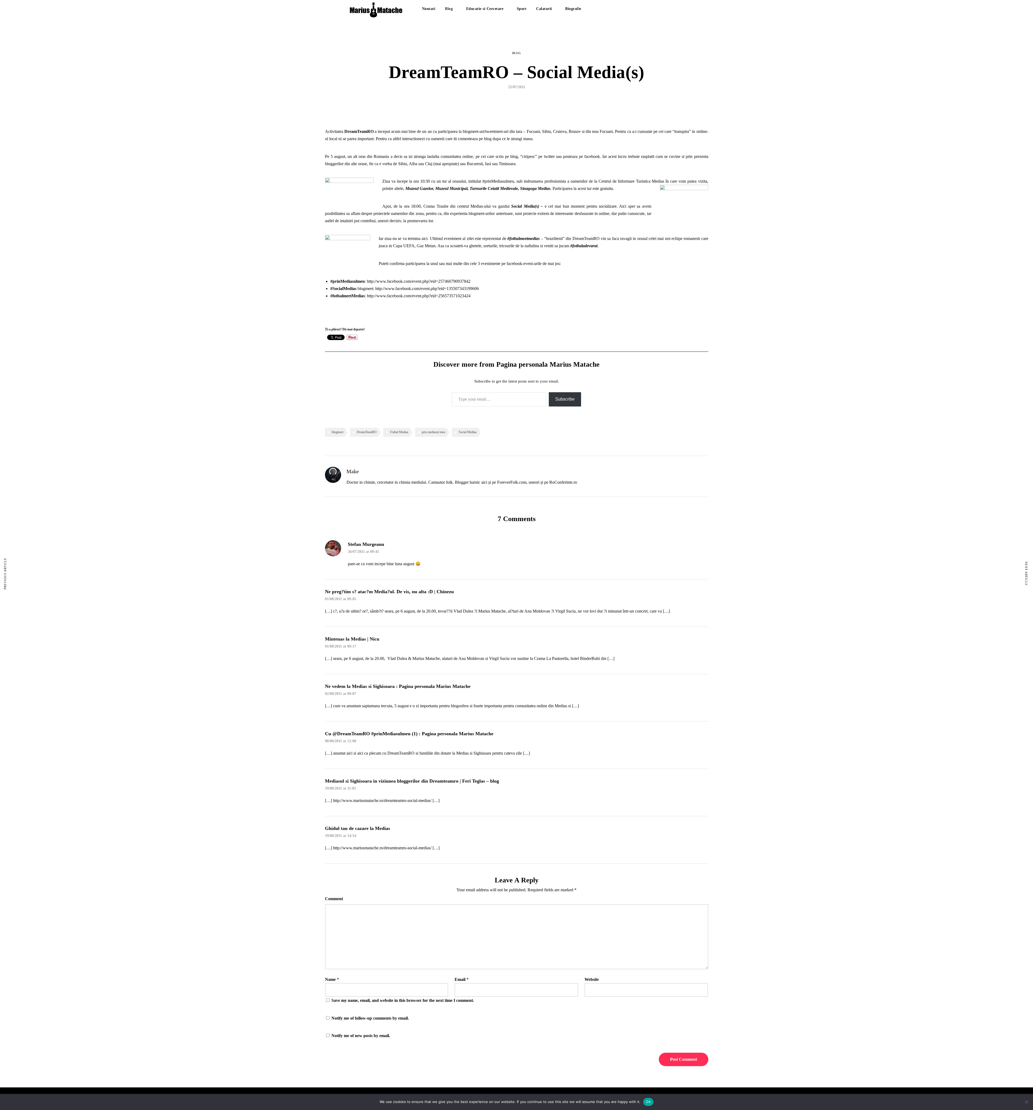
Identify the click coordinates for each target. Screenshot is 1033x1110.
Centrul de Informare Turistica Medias (631, 181)
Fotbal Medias (399, 432)
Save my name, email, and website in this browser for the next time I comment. (402, 1000)
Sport (522, 9)
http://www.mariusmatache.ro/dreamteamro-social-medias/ (382, 800)
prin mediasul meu (433, 432)
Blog (449, 9)
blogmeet (337, 432)
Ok (648, 1102)
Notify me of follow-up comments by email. (370, 1018)
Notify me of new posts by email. (360, 1035)
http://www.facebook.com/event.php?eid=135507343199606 (427, 288)
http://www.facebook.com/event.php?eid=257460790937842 (418, 281)
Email (460, 979)
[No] (1026, 1102)
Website (592, 979)
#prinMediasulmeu (498, 181)
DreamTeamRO (367, 432)
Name (330, 979)
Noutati (429, 9)
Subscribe (565, 399)
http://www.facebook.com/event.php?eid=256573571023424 (418, 296)
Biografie (573, 9)
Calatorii (544, 9)
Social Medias (468, 432)
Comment (334, 898)
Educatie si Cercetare (485, 9)
